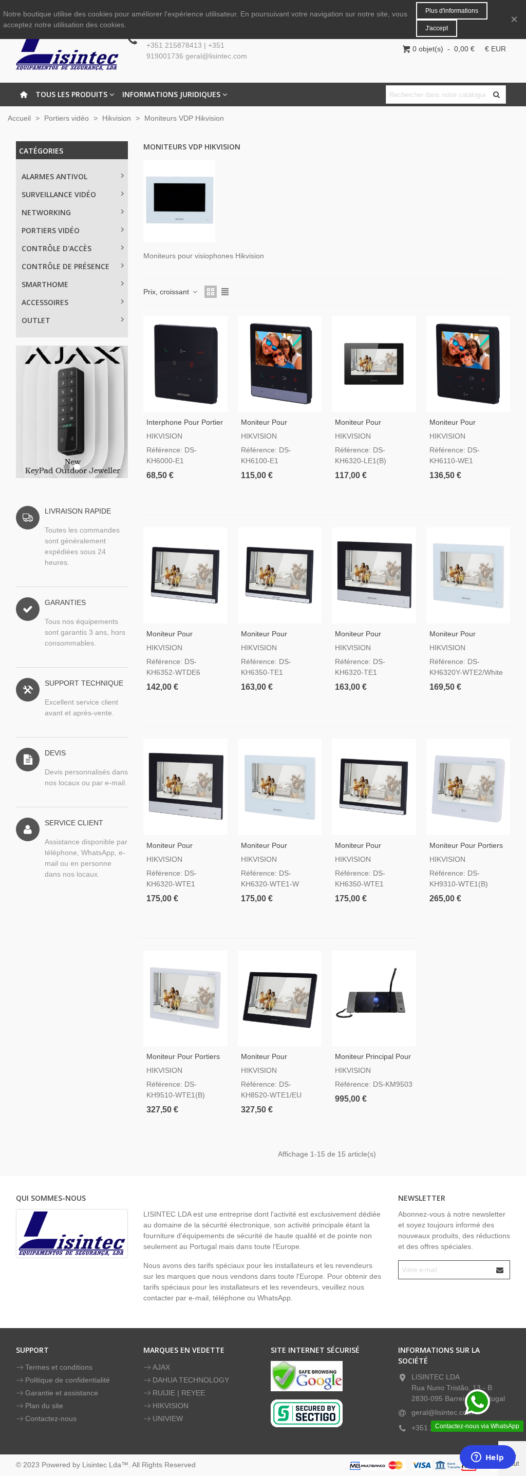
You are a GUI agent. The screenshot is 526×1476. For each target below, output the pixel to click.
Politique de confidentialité (67, 1380)
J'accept (436, 28)
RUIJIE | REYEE (179, 1393)
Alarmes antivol (54, 176)
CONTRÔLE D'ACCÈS (56, 248)
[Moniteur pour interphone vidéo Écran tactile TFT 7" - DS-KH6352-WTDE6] (185, 575)
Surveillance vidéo (59, 194)
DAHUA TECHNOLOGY (191, 1380)
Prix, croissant (167, 292)
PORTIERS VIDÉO (51, 230)
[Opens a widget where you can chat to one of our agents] (487, 1458)
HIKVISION (171, 1406)
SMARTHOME (45, 284)
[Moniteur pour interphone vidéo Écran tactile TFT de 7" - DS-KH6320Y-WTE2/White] (468, 575)
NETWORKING (46, 212)
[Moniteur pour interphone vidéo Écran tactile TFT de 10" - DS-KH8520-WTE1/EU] (280, 999)
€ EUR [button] (495, 49)
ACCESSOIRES (45, 302)
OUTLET (36, 320)
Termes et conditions (58, 1367)
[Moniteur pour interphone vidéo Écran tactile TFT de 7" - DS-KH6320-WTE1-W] (280, 787)
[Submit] (500, 1270)
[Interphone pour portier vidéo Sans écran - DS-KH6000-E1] (185, 364)
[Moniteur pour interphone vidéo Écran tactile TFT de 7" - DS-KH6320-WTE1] (185, 787)
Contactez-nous (51, 1418)
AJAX (161, 1367)
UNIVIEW (168, 1418)
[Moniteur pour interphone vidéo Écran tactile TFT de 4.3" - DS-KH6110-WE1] (468, 364)
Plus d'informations (451, 10)
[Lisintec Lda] (67, 49)
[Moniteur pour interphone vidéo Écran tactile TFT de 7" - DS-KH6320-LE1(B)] (374, 364)
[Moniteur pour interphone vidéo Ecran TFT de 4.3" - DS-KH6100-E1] (280, 364)
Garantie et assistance (61, 1393)
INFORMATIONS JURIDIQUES (171, 94)
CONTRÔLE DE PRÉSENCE (65, 266)
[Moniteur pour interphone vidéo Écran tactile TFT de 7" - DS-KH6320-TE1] (374, 575)
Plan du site (44, 1406)
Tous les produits (71, 94)
